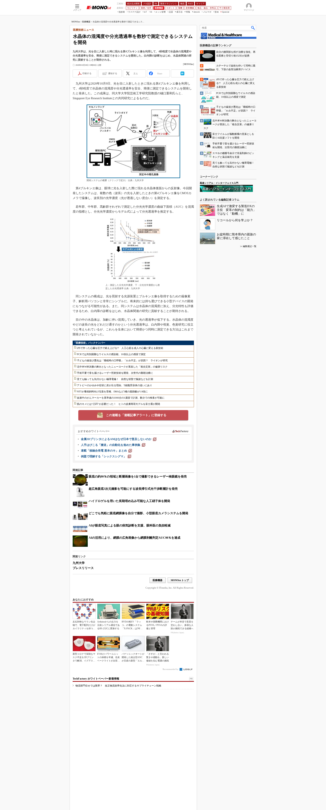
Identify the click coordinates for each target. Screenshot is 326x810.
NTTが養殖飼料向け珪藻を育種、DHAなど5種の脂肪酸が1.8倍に (112, 391)
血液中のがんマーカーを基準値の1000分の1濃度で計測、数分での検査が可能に (121, 397)
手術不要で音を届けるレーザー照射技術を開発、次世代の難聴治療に (115, 372)
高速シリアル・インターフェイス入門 (219, 183)
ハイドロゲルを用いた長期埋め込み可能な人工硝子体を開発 (129, 501)
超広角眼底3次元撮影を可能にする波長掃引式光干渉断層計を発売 (133, 488)
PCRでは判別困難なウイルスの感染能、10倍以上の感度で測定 (111, 354)
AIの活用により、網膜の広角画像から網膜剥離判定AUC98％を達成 (134, 537)
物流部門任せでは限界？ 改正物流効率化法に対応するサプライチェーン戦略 (118, 685)
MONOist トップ (180, 580)
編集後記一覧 (249, 246)
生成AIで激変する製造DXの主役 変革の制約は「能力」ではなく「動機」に (236, 209)
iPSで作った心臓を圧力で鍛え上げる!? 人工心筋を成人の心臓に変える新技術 (120, 348)
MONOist (76, 22)
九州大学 (79, 562)
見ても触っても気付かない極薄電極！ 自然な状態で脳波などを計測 (115, 379)
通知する (112, 73)
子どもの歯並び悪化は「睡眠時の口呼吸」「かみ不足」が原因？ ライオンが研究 (122, 360)
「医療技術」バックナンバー (89, 342)
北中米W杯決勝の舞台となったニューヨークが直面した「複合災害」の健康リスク (122, 366)
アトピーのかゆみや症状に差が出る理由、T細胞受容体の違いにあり (114, 385)
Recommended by (171, 669)
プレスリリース (83, 568)
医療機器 (86, 22)
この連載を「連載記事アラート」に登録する (136, 415)
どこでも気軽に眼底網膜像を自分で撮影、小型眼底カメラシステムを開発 (138, 513)
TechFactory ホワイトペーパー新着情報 (96, 678)
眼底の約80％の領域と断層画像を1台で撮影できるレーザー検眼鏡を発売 (138, 476)
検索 (253, 27)
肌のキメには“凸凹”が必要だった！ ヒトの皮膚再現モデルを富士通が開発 (118, 404)
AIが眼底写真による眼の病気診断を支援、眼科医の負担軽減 (130, 525)
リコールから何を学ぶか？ (235, 220)
